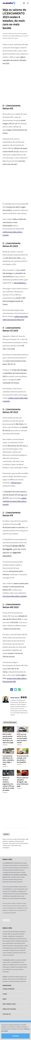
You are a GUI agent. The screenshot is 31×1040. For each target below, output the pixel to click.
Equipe (4, 999)
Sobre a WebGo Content (9, 1004)
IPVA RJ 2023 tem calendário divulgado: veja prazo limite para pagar (22, 782)
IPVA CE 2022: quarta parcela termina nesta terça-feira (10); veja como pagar (8, 738)
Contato (5, 994)
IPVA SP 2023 (16, 483)
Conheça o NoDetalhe (8, 989)
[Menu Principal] (24, 3)
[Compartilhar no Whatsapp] (19, 689)
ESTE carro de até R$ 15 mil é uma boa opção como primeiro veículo (22, 738)
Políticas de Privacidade (9, 1009)
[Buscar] (27, 3)
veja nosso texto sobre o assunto (15, 596)
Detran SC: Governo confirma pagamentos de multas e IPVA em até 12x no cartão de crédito (8, 784)
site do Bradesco (20, 283)
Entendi (15, 1036)
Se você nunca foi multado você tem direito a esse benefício (22, 759)
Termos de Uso (7, 1014)
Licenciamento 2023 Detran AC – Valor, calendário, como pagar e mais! (8, 760)
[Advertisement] (15, 83)
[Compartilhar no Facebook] (11, 689)
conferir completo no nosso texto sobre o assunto (15, 501)
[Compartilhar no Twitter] (15, 689)
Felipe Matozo (15, 698)
